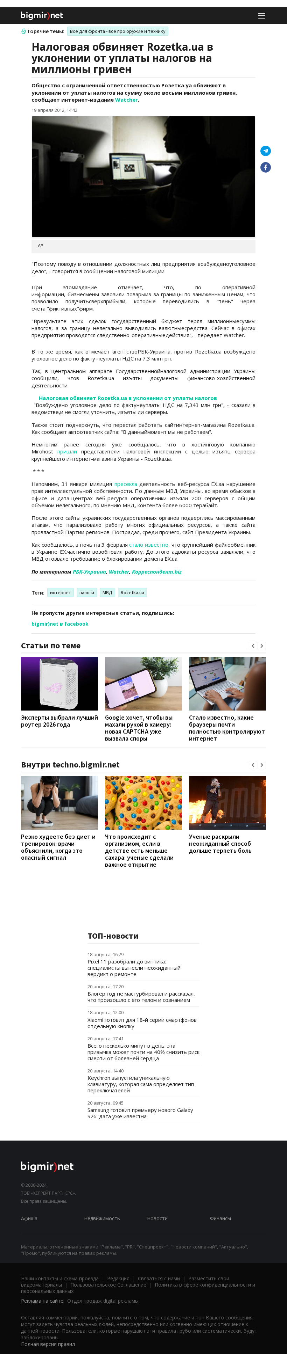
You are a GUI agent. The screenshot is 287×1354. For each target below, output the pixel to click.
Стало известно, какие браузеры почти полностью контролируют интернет (227, 727)
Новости (157, 1218)
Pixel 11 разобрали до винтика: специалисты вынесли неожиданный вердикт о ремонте (134, 967)
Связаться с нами (159, 1278)
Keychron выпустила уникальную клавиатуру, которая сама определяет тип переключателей (141, 1084)
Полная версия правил (48, 1344)
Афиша (29, 1218)
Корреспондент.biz (157, 571)
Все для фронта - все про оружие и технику (118, 31)
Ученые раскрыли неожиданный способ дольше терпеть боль (220, 843)
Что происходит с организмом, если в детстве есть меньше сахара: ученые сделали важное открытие (139, 850)
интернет (60, 592)
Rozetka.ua (132, 592)
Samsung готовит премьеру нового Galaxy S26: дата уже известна (140, 1113)
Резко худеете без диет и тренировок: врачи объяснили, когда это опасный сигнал (58, 846)
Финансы (220, 1218)
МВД (107, 592)
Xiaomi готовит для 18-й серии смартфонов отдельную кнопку (142, 1022)
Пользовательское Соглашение (108, 1284)
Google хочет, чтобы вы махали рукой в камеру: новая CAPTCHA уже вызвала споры (139, 727)
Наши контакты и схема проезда (60, 1278)
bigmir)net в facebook (60, 623)
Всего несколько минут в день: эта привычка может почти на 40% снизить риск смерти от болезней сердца (144, 1052)
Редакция (118, 1278)
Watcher (126, 99)
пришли (67, 451)
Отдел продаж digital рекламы (103, 1300)
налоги (86, 592)
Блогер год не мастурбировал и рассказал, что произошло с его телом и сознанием (141, 996)
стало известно (148, 544)
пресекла (125, 483)
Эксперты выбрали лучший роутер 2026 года (59, 720)
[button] (253, 646)
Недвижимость (102, 1218)
